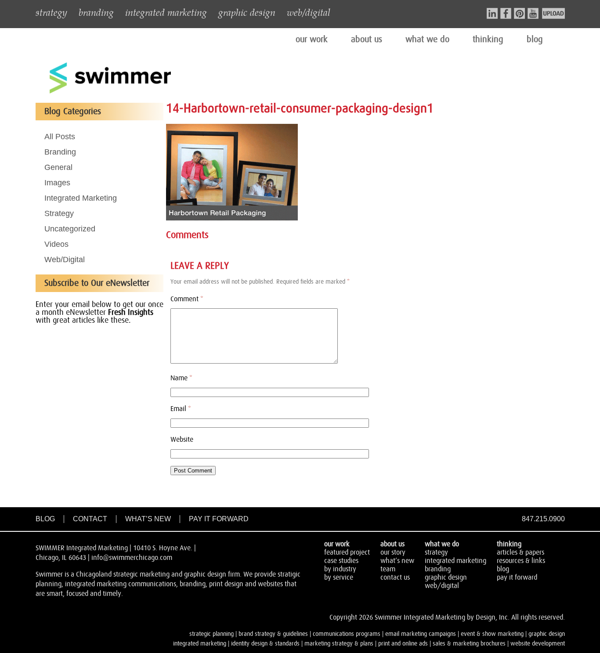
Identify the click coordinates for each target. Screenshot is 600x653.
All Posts (59, 136)
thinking (488, 39)
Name (181, 378)
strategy (51, 11)
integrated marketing (166, 11)
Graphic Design (446, 577)
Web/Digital (64, 259)
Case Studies (341, 560)
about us (366, 39)
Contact (90, 519)
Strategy (59, 213)
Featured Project (347, 552)
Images (57, 182)
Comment (186, 299)
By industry (340, 569)
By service (338, 577)
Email (180, 408)
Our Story (392, 552)
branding (96, 11)
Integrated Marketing (80, 198)
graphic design (246, 11)
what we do (427, 39)
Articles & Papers (520, 552)
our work (312, 39)
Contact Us (395, 577)
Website (181, 439)
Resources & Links (521, 560)
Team (387, 569)
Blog (45, 519)
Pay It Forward (219, 519)
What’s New (148, 519)
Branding (60, 152)
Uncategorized (69, 228)
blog (535, 39)
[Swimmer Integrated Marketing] (110, 92)
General (58, 167)
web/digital (308, 11)
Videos (56, 244)
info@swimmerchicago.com (131, 557)
